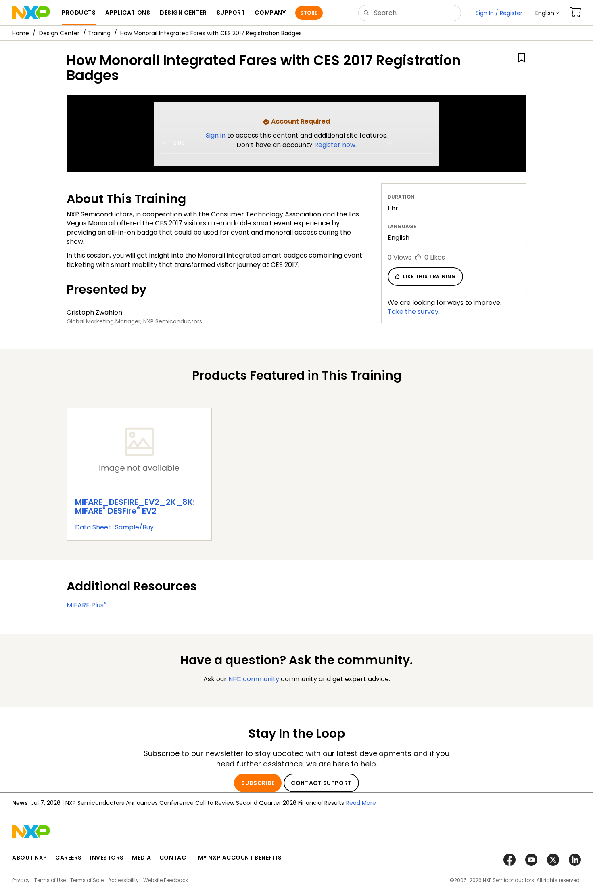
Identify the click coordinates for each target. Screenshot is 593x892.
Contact (174, 858)
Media (141, 858)
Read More (361, 803)
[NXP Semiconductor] (31, 12)
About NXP (29, 858)
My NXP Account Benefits (240, 858)
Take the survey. (414, 311)
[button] (547, 13)
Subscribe (257, 783)
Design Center (59, 33)
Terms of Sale (87, 880)
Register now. (335, 144)
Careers (68, 858)
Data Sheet (93, 527)
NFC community (253, 679)
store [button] (308, 12)
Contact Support (321, 783)
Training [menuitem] (99, 33)
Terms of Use (50, 880)
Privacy (21, 880)
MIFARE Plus (86, 605)
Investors (107, 858)
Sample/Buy (134, 527)
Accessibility (123, 880)
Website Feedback (165, 880)
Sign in (216, 135)
